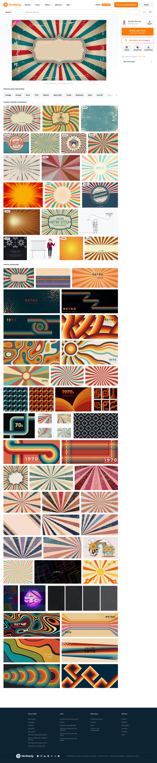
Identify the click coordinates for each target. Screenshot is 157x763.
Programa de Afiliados (68, 725)
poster (109, 95)
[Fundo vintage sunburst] (21, 222)
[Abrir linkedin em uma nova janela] (45, 756)
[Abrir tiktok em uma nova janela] (52, 756)
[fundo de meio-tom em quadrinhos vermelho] (23, 195)
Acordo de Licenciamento (69, 719)
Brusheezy (32, 719)
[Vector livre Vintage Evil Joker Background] (60, 119)
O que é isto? (142, 56)
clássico (46, 95)
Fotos (38, 5)
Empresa (31, 728)
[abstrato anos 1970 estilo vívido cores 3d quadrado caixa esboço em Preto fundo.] (57, 572)
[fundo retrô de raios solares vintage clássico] (103, 143)
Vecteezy (31, 722)
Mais (68, 5)
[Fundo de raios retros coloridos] (100, 168)
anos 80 (100, 95)
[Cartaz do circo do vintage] (73, 143)
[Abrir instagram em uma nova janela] (41, 756)
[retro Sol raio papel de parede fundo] (15, 478)
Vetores (27, 5)
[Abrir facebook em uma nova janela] (38, 756)
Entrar (146, 5)
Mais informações (129, 62)
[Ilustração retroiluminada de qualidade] (100, 195)
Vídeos (47, 5)
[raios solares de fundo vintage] (18, 278)
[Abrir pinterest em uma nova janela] (48, 756)
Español (124, 722)
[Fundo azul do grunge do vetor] (99, 119)
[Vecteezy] (12, 5)
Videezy (31, 725)
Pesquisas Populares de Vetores (68, 729)
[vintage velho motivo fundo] (53, 278)
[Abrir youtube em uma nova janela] (58, 756)
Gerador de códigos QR (36, 746)
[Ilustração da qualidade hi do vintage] (16, 143)
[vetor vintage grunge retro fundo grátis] (60, 222)
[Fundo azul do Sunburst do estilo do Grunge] (45, 143)
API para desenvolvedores (37, 735)
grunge (18, 95)
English (124, 719)
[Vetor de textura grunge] (21, 168)
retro (28, 95)
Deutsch (124, 728)
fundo (68, 95)
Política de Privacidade (117, 756)
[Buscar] (144, 12)
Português (125, 725)
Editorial (58, 5)
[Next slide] (114, 95)
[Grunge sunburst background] (62, 195)
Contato (93, 722)
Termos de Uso (103, 756)
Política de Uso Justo (132, 756)
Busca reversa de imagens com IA (37, 739)
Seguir (150, 24)
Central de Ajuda (96, 719)
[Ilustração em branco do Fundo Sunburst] (101, 248)
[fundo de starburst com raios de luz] (71, 248)
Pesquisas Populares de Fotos (68, 734)
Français (124, 732)
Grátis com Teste (137, 31)
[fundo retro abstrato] (61, 168)
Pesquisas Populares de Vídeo (68, 739)
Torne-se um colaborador (94, 729)
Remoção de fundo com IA (37, 743)
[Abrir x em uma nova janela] (55, 756)
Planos (98, 5)
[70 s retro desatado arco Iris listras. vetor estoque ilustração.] (15, 399)
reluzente (79, 95)
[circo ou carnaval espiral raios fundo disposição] (67, 376)
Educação (31, 732)
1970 (36, 95)
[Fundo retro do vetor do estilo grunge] (21, 119)
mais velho (58, 95)
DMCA (62, 722)
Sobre (92, 725)
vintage (8, 95)
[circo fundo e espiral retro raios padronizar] (101, 376)
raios (90, 95)
